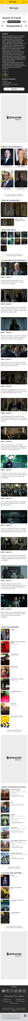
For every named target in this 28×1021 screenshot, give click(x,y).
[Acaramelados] (5, 833)
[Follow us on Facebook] (8, 991)
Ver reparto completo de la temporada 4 (14, 195)
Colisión (12, 629)
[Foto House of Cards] (4, 235)
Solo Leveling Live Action (17, 716)
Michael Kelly (7, 188)
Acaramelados (14, 827)
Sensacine (12, 1003)
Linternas (13, 814)
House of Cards (11, 17)
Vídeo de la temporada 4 (10, 200)
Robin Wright (21, 166)
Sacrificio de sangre (15, 789)
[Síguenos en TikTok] (20, 991)
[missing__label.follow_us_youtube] (4, 991)
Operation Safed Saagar (16, 853)
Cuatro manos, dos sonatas (17, 678)
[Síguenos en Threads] (24, 991)
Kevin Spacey (7, 166)
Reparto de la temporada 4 (11, 147)
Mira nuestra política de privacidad (13, 1018)
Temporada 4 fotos (8, 230)
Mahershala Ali (20, 188)
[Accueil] (12, 2)
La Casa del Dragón (15, 912)
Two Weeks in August (16, 691)
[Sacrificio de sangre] (5, 794)
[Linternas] (5, 820)
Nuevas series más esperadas (14, 730)
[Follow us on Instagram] (16, 991)
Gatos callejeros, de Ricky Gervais (18, 840)
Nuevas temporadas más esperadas (14, 927)
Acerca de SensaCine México (8, 1008)
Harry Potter (13, 703)
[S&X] (5, 807)
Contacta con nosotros (20, 1008)
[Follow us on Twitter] (12, 991)
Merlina (12, 875)
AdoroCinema (19, 1001)
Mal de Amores (14, 666)
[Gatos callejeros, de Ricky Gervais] (5, 846)
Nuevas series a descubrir (14, 867)
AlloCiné (6, 999)
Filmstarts (18, 999)
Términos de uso (5, 1009)
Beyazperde (6, 1001)
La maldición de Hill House (17, 900)
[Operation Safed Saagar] (5, 858)
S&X (12, 802)
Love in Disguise (14, 654)
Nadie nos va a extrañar (16, 887)
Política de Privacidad (14, 1009)
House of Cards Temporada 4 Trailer (20, 219)
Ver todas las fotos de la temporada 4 (14, 255)
